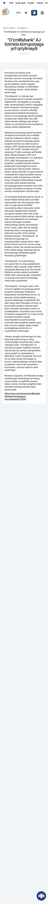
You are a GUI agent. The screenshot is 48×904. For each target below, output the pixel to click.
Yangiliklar (22, 28)
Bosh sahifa (9, 28)
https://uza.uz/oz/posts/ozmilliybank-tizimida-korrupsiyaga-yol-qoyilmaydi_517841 (22, 396)
